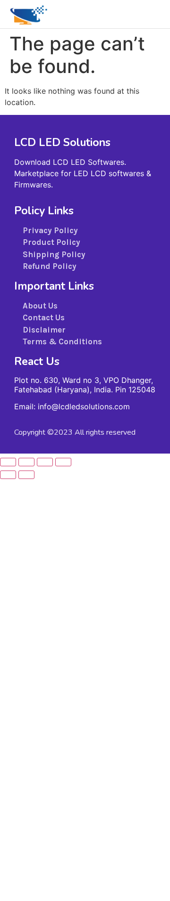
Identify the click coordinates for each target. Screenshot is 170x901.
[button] (153, 14)
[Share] (45, 462)
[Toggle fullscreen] (26, 462)
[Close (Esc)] (63, 462)
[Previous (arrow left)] (8, 475)
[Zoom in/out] (8, 462)
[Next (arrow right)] (26, 475)
